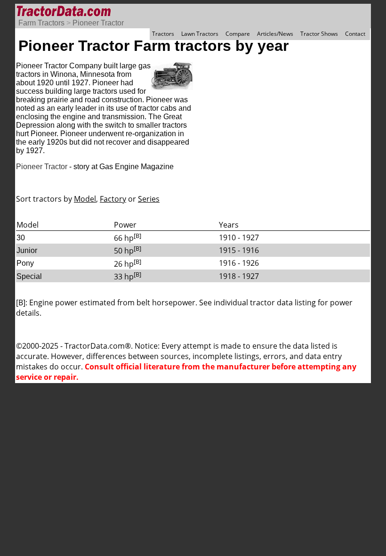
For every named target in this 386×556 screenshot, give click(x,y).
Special (29, 276)
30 (20, 238)
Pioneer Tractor (98, 23)
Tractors (163, 34)
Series (149, 199)
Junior (26, 250)
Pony (25, 263)
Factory (113, 199)
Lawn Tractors (199, 34)
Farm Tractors (41, 23)
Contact (355, 34)
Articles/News (275, 34)
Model (85, 199)
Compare (237, 34)
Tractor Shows (319, 34)
